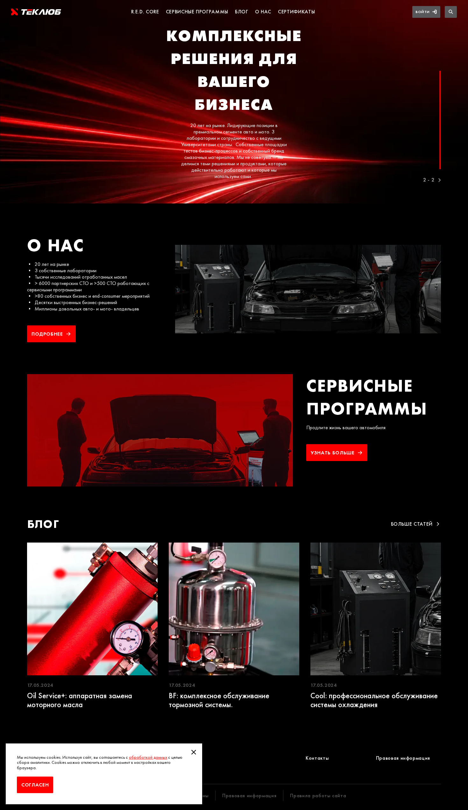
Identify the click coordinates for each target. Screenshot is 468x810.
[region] (234, 101)
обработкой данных (148, 757)
